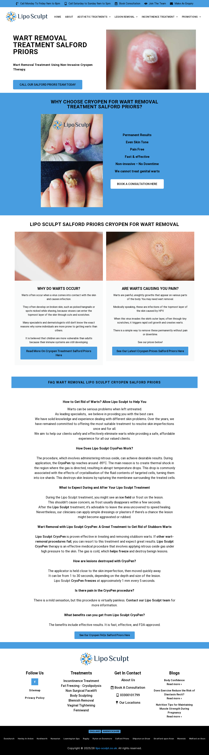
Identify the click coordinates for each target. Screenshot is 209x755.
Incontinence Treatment (158, 17)
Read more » (174, 684)
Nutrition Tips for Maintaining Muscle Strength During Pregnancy (174, 708)
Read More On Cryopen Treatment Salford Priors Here (58, 353)
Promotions (190, 17)
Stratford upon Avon (164, 738)
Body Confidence (174, 680)
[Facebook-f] (34, 681)
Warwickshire (111, 731)
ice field (125, 497)
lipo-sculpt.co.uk (106, 748)
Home (57, 17)
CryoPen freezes (83, 581)
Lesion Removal (124, 17)
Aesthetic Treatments (92, 17)
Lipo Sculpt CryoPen (50, 537)
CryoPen (64, 463)
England (95, 731)
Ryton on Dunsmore (102, 738)
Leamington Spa (72, 738)
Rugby (86, 738)
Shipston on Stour (141, 738)
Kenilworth (42, 738)
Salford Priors (122, 738)
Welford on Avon (197, 738)
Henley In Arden (26, 738)
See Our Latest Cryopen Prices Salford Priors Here (150, 351)
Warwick (181, 738)
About (69, 17)
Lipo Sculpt (60, 507)
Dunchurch (9, 738)
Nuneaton (55, 738)
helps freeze (119, 551)
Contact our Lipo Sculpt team (148, 600)
